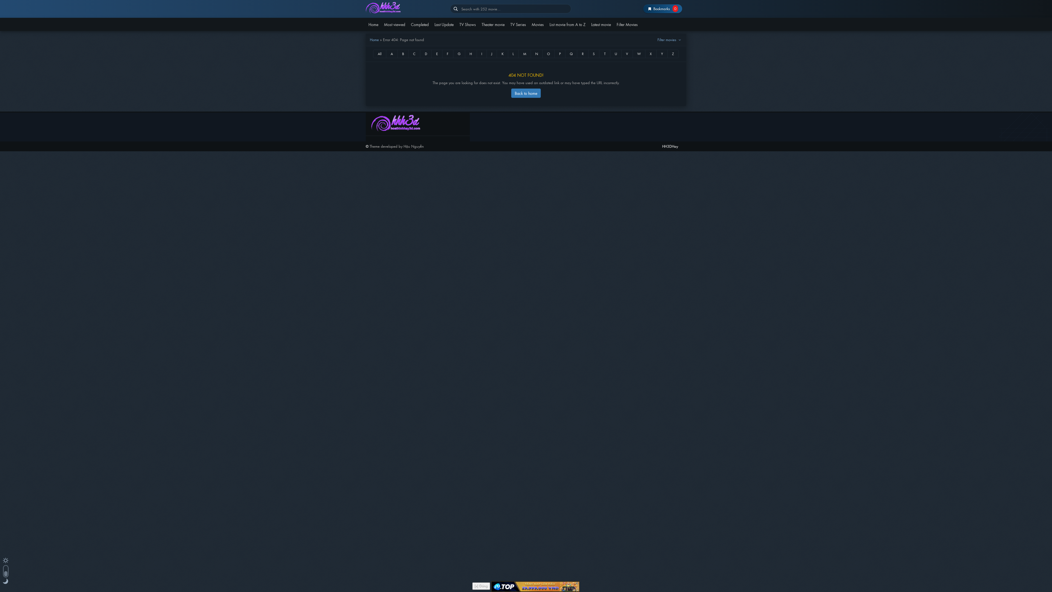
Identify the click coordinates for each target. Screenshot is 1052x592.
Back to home (526, 93)
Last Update (444, 24)
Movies (538, 24)
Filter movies (667, 39)
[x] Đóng (481, 585)
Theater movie (493, 24)
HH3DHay (406, 7)
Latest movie (601, 24)
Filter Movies (627, 24)
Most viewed (394, 24)
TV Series (518, 24)
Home (373, 24)
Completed (420, 24)
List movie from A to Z (567, 24)
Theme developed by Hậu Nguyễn (397, 146)
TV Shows (467, 24)
